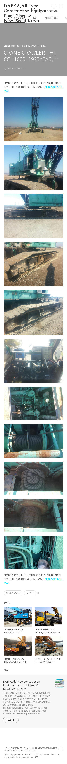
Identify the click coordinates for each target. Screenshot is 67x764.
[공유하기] (15, 593)
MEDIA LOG (51, 18)
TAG (35, 18)
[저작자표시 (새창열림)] (37, 593)
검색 (54, 6)
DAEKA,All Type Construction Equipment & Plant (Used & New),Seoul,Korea (31, 6)
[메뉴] (61, 6)
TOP (60, 749)
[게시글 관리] (19, 593)
